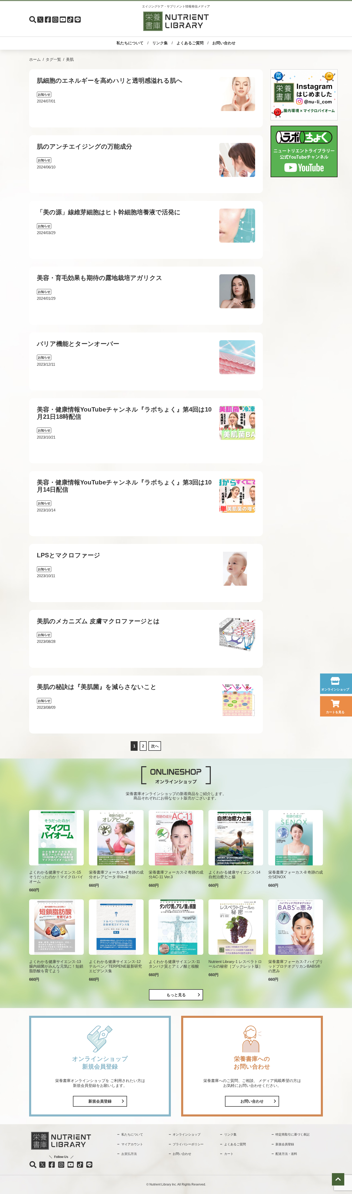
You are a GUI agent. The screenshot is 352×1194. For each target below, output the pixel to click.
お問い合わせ (224, 43)
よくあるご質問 (190, 43)
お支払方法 (129, 1154)
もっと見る (176, 995)
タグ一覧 (53, 59)
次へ (155, 746)
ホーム (35, 59)
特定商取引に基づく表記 (292, 1134)
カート (228, 1154)
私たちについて (130, 43)
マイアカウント (132, 1144)
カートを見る (335, 712)
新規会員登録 (100, 1101)
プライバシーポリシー (188, 1144)
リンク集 (160, 43)
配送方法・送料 (286, 1154)
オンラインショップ (335, 689)
